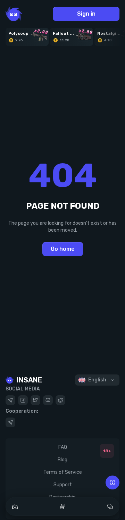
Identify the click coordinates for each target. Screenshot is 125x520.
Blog (62, 460)
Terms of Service (62, 472)
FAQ (62, 447)
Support (62, 485)
